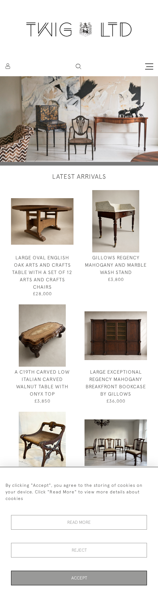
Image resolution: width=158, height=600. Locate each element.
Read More (79, 522)
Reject (79, 550)
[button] (78, 66)
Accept (79, 578)
